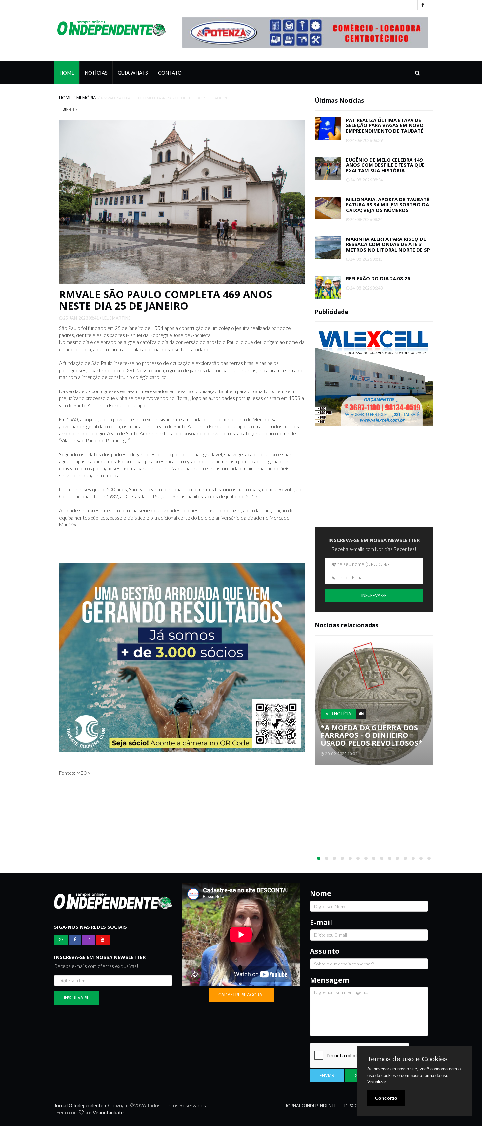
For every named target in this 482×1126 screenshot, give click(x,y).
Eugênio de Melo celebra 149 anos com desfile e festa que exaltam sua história (385, 164)
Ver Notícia (338, 713)
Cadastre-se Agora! (241, 994)
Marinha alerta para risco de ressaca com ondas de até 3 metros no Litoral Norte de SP (388, 244)
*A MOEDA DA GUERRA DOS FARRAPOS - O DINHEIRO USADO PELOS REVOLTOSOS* (371, 735)
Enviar (327, 1075)
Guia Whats (133, 72)
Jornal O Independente (311, 1105)
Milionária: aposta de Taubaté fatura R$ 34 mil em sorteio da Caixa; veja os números (387, 204)
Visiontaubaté (108, 1112)
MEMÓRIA (86, 97)
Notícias (96, 72)
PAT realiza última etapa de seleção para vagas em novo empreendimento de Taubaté (385, 125)
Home (66, 72)
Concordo (386, 1098)
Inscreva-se (374, 595)
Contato (170, 72)
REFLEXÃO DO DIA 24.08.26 (378, 278)
